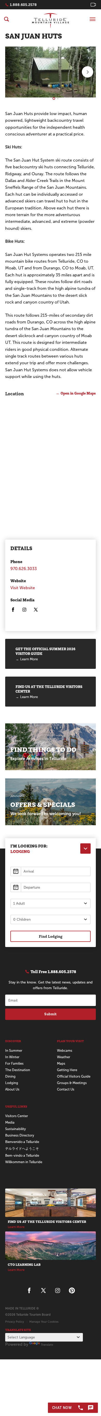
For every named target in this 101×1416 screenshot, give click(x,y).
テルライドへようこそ (22, 1148)
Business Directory (19, 1135)
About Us (12, 1089)
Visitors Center (16, 1116)
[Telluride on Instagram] (24, 611)
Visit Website (22, 588)
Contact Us (65, 1089)
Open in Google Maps (78, 393)
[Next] (87, 72)
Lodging (11, 1083)
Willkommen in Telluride (23, 1162)
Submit (50, 1014)
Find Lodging (50, 936)
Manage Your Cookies (44, 1321)
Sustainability (15, 1129)
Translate (47, 1344)
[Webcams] (93, 4)
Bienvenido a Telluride (22, 1142)
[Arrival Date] (50, 871)
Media (10, 1122)
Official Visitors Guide (73, 1076)
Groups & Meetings (72, 1083)
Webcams (64, 1050)
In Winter (12, 1057)
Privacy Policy (14, 1321)
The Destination (17, 1070)
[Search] (6, 19)
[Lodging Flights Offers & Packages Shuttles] (85, 848)
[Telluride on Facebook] (13, 611)
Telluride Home (50, 20)
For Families (14, 1063)
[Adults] (50, 903)
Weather (63, 1057)
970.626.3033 (23, 568)
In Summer (13, 1050)
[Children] (50, 919)
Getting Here (67, 1070)
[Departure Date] (50, 887)
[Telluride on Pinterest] (72, 1290)
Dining (10, 1076)
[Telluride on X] (35, 611)
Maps (61, 1063)
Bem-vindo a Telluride (22, 1155)
